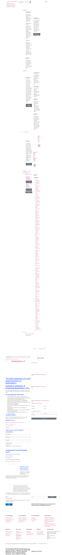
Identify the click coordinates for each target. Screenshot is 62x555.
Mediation (37, 279)
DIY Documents (25, 132)
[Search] (30, 2)
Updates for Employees (36, 99)
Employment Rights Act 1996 (11, 424)
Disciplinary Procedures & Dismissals (38, 201)
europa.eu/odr (37, 546)
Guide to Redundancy (9, 425)
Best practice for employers (38, 186)
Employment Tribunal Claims (38, 230)
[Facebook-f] (11, 504)
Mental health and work (37, 283)
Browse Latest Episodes (30, 333)
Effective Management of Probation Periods (40, 400)
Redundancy (38, 306)
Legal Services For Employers (28, 12)
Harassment (38, 271)
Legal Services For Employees (36, 86)
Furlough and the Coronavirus (38, 243)
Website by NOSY (36, 551)
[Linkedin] (7, 504)
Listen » (32, 375)
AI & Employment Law (38, 180)
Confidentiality (38, 191)
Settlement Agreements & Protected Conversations (28, 178)
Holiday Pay (38, 277)
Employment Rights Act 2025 (38, 222)
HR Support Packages (27, 171)
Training (24, 170)
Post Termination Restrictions (38, 290)
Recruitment (38, 303)
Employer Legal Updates (28, 24)
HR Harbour (28, 40)
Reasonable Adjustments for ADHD (38, 386)
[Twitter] (9, 504)
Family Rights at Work (37, 237)
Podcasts (24, 332)
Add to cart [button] (39, 146)
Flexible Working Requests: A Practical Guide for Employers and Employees (50, 525)
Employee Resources (35, 114)
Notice (37, 285)
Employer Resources (27, 58)
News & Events (25, 172)
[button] (31, 8)
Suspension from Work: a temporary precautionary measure (29, 185)
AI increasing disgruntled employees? (38, 374)
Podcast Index (28, 335)
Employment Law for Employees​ (37, 73)
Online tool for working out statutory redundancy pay (15, 422)
